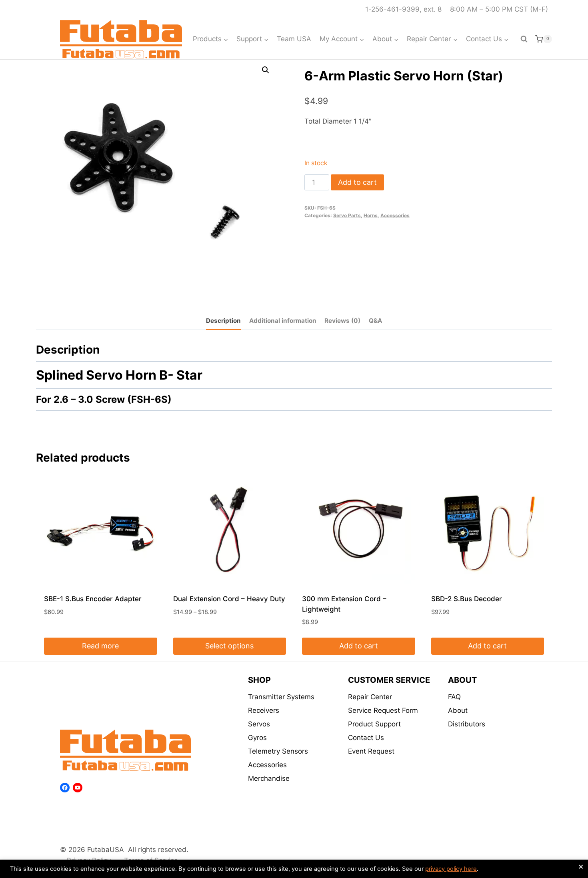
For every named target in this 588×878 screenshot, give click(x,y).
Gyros (257, 738)
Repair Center (370, 697)
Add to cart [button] (358, 646)
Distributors (466, 724)
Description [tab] (223, 320)
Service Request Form (383, 710)
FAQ (454, 697)
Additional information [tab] (282, 320)
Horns (371, 215)
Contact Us (366, 738)
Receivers (263, 710)
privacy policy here (451, 868)
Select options (229, 646)
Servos (259, 724)
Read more (100, 646)
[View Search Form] (524, 39)
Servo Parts (347, 215)
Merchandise (269, 778)
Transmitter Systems (281, 697)
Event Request (371, 751)
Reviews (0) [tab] (342, 320)
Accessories (395, 215)
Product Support (374, 724)
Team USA (294, 39)
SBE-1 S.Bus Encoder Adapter (93, 599)
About (458, 710)
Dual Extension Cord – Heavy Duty (229, 599)
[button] (265, 70)
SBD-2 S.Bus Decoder (466, 599)
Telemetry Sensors (278, 751)
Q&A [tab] (375, 320)
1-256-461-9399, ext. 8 (403, 9)
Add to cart (357, 182)
